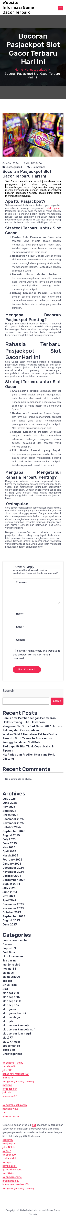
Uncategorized (36, 70)
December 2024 (13, 867)
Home (19, 70)
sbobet (7, 980)
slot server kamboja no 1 (19, 1029)
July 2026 (9, 798)
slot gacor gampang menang (18, 1081)
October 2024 (12, 875)
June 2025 (10, 843)
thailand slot (9, 1158)
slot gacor (53, 208)
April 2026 (9, 811)
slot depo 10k (11, 997)
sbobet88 (8, 1139)
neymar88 (9, 968)
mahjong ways (10, 1108)
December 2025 (13, 819)
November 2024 (13, 871)
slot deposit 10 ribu (13, 1062)
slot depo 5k (11, 1005)
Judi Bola (9, 952)
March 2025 (10, 855)
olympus (8, 972)
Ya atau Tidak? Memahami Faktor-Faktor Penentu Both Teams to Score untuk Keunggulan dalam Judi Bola (30, 738)
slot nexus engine (12, 1177)
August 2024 (11, 884)
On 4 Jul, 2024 (10, 163)
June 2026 (10, 802)
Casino (7, 944)
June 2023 (10, 924)
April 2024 (9, 900)
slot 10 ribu (8, 1173)
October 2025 (12, 827)
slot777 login (11, 1041)
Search (8, 691)
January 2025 (12, 863)
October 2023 (12, 912)
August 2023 (11, 920)
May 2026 (9, 806)
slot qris (8, 1021)
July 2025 (9, 839)
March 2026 (10, 815)
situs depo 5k (10, 1088)
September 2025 (14, 831)
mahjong (7, 1085)
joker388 (7, 1070)
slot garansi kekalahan (15, 1105)
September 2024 (14, 879)
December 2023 (13, 904)
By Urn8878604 (33, 163)
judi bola (7, 1092)
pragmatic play (11, 1180)
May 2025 (9, 847)
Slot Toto (8, 1077)
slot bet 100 (9, 1154)
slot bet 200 (11, 993)
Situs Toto (10, 984)
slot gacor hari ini (14, 1013)
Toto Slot (9, 1049)
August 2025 (11, 835)
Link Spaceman (13, 956)
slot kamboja (11, 1017)
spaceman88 (11, 1045)
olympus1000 (11, 976)
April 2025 (9, 851)
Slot (5, 989)
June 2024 (10, 892)
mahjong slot (11, 964)
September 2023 (14, 916)
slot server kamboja (16, 1025)
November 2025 (13, 823)
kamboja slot (10, 1166)
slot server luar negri (17, 1033)
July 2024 (9, 888)
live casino (10, 960)
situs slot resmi (11, 1116)
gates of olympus (12, 1169)
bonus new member (16, 940)
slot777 (8, 1037)
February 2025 (12, 859)
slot (5, 1112)
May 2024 (9, 896)
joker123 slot (10, 1147)
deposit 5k (10, 948)
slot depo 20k (12, 1001)
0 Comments (37, 167)
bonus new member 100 (16, 1074)
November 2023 (13, 908)
